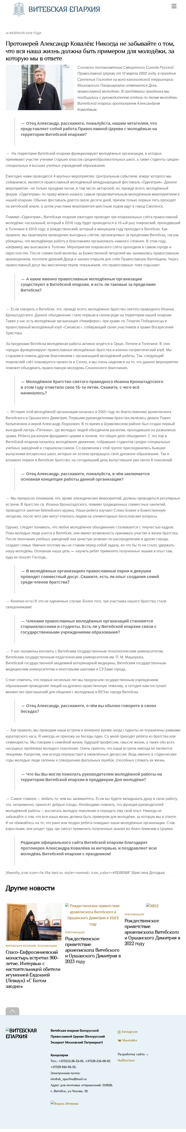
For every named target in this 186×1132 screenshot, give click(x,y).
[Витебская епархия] (25, 1036)
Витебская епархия (21, 945)
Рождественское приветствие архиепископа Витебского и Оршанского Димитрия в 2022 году (152, 932)
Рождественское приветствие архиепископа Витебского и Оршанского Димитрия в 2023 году (93, 950)
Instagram (129, 1031)
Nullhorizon (126, 1060)
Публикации (47, 945)
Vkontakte (129, 1040)
